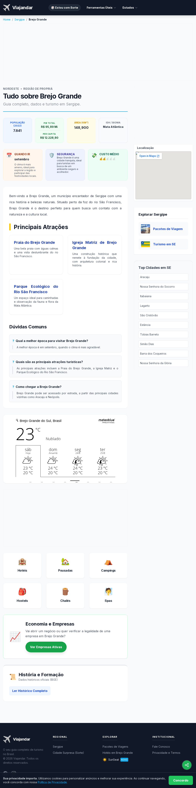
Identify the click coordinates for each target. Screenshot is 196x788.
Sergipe (20, 19)
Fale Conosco (161, 746)
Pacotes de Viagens (115, 746)
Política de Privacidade (52, 782)
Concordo (180, 780)
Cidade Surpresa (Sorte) (68, 752)
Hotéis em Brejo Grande (118, 752)
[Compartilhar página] (186, 765)
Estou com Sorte (64, 7)
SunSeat (115, 760)
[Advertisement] (98, 52)
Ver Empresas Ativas (46, 647)
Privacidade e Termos (166, 752)
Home (7, 19)
